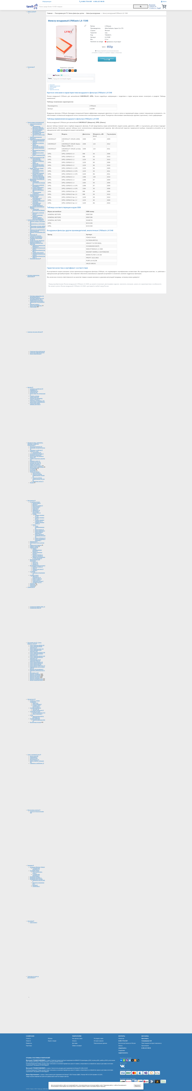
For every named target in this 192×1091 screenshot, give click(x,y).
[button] (85, 25)
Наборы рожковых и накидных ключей (37, 555)
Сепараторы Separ (35, 607)
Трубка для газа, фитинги (37, 240)
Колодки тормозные (38, 712)
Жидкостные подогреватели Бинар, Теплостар (38, 170)
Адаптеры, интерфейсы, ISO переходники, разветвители (37, 401)
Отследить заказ (98, 1038)
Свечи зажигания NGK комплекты (35, 651)
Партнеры (29, 1045)
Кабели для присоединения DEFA (38, 146)
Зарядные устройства (36, 450)
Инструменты (34, 759)
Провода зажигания (35, 718)
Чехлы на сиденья (34, 471)
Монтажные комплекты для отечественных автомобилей (38, 130)
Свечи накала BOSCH (36, 662)
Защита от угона (34, 451)
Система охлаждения (35, 707)
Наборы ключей (34, 547)
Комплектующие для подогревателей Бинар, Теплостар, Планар (38, 176)
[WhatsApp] (61, 70)
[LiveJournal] (75, 70)
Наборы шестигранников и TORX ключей (38, 558)
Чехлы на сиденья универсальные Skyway (38, 479)
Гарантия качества (54, 89)
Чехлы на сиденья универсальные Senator (38, 475)
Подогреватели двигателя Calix (36, 159)
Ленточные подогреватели (37, 197)
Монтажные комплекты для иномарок (38, 133)
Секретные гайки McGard (37, 352)
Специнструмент (34, 575)
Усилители (33, 392)
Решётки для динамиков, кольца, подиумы (36, 399)
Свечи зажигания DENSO (37, 652)
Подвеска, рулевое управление (35, 701)
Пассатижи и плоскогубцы (36, 512)
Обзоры (50, 1038)
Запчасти (34, 758)
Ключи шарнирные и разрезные (40, 540)
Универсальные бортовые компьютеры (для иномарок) (37, 302)
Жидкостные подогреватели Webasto (38, 210)
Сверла (34, 570)
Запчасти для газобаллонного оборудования (37, 230)
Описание (52, 84)
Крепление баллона (35, 258)
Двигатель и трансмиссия (36, 577)
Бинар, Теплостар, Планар (36, 168)
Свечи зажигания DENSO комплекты (36, 654)
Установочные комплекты (36, 869)
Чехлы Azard (36, 473)
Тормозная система (38, 581)
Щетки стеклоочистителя (36, 680)
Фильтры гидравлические (36, 679)
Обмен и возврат (77, 1045)
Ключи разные (39, 529)
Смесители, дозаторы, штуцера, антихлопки (36, 236)
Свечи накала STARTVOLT (37, 665)
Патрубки (35, 709)
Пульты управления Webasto (37, 215)
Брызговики (33, 470)
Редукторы (33, 234)
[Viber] (64, 70)
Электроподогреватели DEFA (37, 139)
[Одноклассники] (72, 70)
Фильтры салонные (35, 677)
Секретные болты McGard (37, 351)
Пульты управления (38, 187)
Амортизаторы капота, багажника (38, 717)
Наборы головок (34, 546)
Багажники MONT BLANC (36, 879)
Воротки (35, 504)
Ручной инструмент (35, 502)
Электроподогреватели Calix (37, 157)
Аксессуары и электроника (37, 467)
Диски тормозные (37, 713)
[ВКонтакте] (58, 70)
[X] (70, 70)
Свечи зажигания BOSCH (37, 656)
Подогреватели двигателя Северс (37, 127)
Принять (137, 1086)
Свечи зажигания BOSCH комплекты (36, 658)
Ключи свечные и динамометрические (40, 535)
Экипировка (34, 757)
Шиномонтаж (34, 541)
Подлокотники (33, 468)
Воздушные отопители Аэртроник (38, 185)
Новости (28, 1041)
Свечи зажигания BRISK (37, 645)
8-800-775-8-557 (86, 1)
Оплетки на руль (35, 462)
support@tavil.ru (123, 1053)
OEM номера (53, 87)
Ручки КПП (33, 469)
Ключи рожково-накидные (39, 532)
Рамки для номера (35, 464)
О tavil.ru (28, 1038)
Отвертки (35, 508)
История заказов (98, 1041)
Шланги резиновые (35, 241)
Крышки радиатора (38, 710)
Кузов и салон (36, 580)
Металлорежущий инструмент (37, 565)
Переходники (36, 506)
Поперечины (36, 886)
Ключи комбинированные (39, 527)
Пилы (34, 568)
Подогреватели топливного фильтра (38, 200)
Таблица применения (55, 86)
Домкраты (32, 583)
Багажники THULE (34, 870)
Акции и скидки (52, 1041)
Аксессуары (34, 756)
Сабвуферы (34, 391)
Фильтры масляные (35, 676)
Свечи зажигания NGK (37, 649)
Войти (164, 1)
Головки (34, 514)
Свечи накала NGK (35, 664)
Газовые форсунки (38, 252)
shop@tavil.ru (122, 1048)
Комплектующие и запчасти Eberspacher (38, 190)
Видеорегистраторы (36, 446)
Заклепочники (36, 503)
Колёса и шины (37, 578)
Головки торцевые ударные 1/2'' (39, 520)
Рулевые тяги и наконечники (36, 706)
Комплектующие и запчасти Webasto (37, 218)
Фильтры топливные (35, 674)
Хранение (32, 586)
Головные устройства (36, 388)
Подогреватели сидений (37, 453)
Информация (46, 1)
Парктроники (33, 306)
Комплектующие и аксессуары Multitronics (36, 305)
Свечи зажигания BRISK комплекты (36, 647)
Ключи (34, 524)
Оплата (74, 1041)
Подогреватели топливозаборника (37, 205)
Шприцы (35, 564)
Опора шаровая (37, 704)
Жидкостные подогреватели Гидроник (38, 182)
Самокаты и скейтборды (37, 763)
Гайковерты (36, 510)
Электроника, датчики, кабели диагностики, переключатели (37, 227)
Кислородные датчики (35, 722)
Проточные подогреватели (36, 202)
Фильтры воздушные (35, 675)
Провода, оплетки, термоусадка (34, 396)
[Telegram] (67, 70)
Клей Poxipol (33, 922)
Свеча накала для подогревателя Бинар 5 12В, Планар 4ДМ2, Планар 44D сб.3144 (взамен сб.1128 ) (73, 1074)
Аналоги (52, 88)
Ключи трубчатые (40, 538)
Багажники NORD (35, 876)
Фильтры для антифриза (36, 669)
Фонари (32, 482)
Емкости (35, 562)
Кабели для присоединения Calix (38, 164)
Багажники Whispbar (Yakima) (37, 867)
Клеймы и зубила (37, 566)
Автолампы (34, 673)
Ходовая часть (37, 582)
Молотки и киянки (37, 505)
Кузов (31, 715)
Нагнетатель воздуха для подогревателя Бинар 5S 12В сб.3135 (69, 1068)
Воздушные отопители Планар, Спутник (38, 173)
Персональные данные (100, 1043)
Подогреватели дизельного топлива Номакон (37, 195)
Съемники (32, 571)
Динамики (33, 390)
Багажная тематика (35, 455)
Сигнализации (36, 452)
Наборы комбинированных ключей (37, 550)
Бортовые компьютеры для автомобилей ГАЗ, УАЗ (37, 299)
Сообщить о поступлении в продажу (107, 59)
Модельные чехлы (37, 481)
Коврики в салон (35, 461)
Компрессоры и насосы (36, 465)
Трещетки (35, 509)
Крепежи (35, 885)
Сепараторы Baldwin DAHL (37, 606)
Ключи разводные (40, 530)
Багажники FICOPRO (36, 877)
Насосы (35, 563)
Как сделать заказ (77, 1038)
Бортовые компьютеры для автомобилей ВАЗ (37, 296)
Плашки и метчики (37, 569)
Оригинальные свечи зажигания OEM (35, 660)
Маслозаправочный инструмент (35, 560)
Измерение (33, 584)
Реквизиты (29, 1043)
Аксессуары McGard (35, 353)
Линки (35, 703)
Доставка (74, 1043)
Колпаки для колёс (35, 463)
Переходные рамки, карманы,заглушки (35, 404)
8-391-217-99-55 (99, 1)
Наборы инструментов (36, 545)
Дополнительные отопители (36, 193)
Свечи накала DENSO (36, 663)
